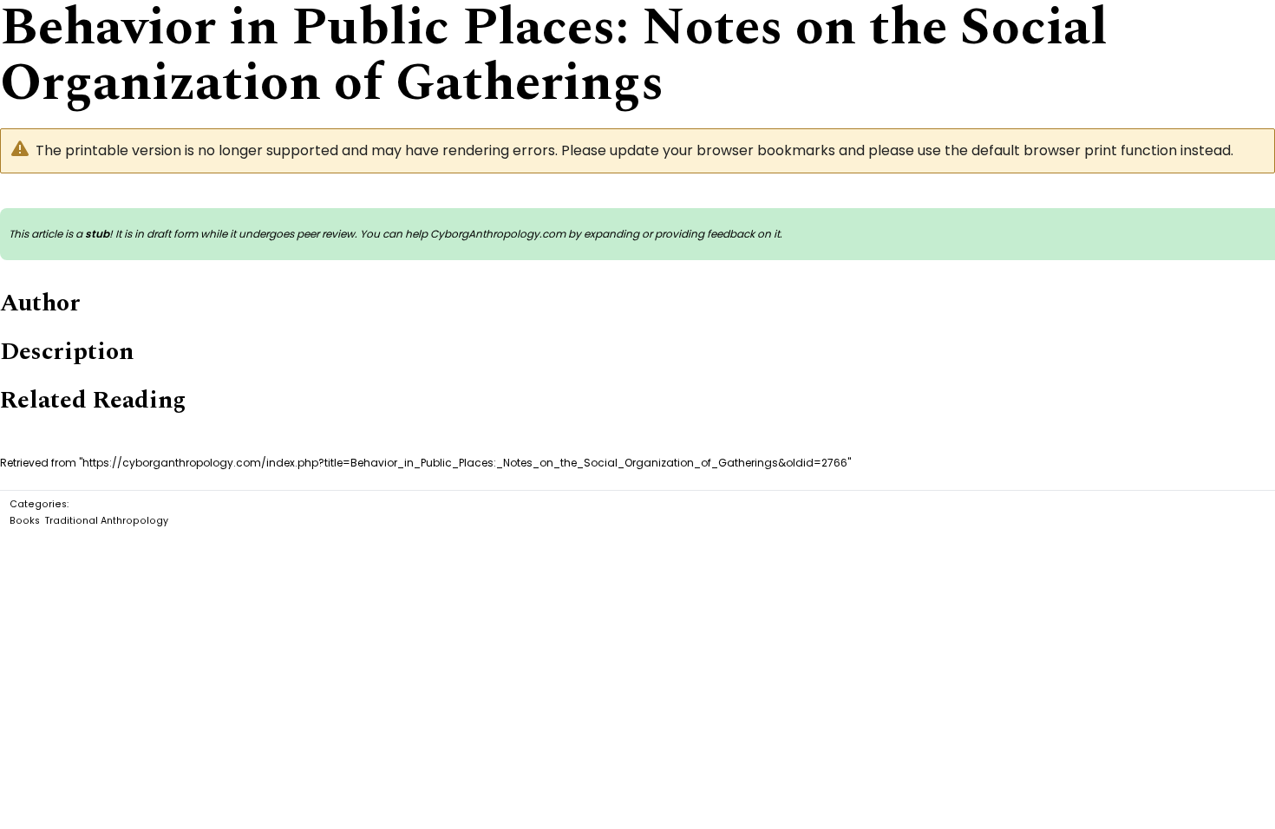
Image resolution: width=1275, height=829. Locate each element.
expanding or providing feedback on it (682, 233)
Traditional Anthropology (106, 520)
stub (97, 233)
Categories (38, 504)
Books (25, 520)
